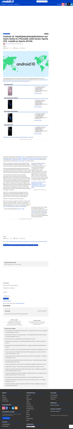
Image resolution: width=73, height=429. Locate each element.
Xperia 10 (44, 211)
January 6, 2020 (20, 208)
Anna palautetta (53, 397)
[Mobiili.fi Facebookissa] (65, 4)
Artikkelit (16, 4)
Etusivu (3, 395)
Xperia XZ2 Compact (23, 245)
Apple (27, 412)
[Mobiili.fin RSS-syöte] (16, 408)
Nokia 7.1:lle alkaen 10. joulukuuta (25, 159)
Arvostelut (28, 395)
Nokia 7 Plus (17, 160)
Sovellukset (28, 404)
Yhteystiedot (52, 399)
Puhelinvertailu (5, 401)
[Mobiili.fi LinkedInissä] (71, 4)
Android (9, 33)
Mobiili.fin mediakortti (54, 405)
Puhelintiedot (3, 4)
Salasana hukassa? (7, 301)
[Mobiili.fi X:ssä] (68, 4)
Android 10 (5, 245)
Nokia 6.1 (24, 160)
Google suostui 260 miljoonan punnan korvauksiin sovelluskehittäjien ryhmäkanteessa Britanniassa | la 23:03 (25, 364)
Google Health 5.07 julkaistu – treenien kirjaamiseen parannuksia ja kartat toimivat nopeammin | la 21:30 (24, 366)
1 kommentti (46, 33)
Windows (28, 414)
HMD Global (10, 245)
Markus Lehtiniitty (8, 43)
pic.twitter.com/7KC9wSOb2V (20, 206)
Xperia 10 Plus (34, 212)
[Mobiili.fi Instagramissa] (63, 4)
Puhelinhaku (4, 399)
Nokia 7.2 (37, 164)
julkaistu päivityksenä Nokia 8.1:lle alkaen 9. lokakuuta (30, 158)
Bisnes (27, 416)
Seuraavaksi (36, 159)
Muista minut (7, 296)
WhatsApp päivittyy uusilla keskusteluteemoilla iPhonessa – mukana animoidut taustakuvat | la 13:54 (24, 377)
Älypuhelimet (5, 33)
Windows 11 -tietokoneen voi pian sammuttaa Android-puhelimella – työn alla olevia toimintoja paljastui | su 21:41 (26, 349)
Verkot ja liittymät (29, 406)
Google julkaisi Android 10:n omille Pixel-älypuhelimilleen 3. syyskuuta (18, 137)
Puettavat (28, 402)
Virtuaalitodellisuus (30, 408)
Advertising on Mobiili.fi (55, 411)
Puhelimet (4, 397)
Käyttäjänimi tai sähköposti (9, 288)
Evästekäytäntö (5, 426)
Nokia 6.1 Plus (21, 156)
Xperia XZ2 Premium (30, 245)
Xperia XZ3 (36, 245)
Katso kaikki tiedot (38, 93)
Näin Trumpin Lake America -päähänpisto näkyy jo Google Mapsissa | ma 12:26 (20, 338)
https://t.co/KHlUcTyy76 (8, 206)
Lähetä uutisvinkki (54, 395)
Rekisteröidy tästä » (20, 303)
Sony (13, 245)
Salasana (5, 292)
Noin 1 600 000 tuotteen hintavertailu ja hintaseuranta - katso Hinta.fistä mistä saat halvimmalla (26, 241)
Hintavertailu (10, 4)
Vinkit (27, 397)
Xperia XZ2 (17, 245)
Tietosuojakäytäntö (6, 424)
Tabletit (27, 401)
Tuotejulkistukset (29, 418)
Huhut (27, 420)
